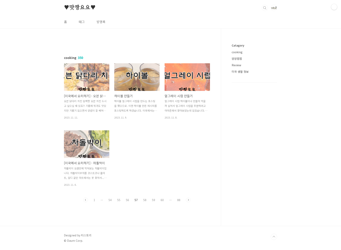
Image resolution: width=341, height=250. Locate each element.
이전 (85, 200)
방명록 (100, 21)
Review (236, 65)
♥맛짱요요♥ (80, 7)
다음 (188, 200)
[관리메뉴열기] (334, 7)
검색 (265, 8)
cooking (237, 52)
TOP (274, 237)
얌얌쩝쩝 (237, 59)
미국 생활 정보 (240, 72)
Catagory (238, 45)
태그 (82, 21)
